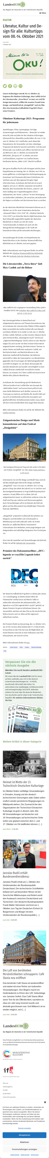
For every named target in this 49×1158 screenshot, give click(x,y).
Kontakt (5, 1090)
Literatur (27, 647)
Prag (5, 651)
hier (28, 642)
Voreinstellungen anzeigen (24, 1149)
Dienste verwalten (24, 1128)
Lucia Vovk (6, 42)
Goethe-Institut (13, 647)
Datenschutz (14, 1155)
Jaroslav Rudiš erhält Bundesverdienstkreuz (16, 874)
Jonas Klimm (7, 829)
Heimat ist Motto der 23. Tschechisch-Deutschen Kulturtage (23, 784)
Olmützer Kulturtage (36, 647)
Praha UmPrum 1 (39, 470)
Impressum (35, 1155)
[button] (45, 1102)
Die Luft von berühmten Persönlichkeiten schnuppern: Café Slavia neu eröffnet (23, 974)
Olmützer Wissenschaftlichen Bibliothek (28, 253)
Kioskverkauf (6, 1094)
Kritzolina (22, 310)
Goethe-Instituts (9, 412)
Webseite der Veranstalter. (26, 543)
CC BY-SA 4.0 (27, 313)
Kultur (7, 20)
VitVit (30, 470)
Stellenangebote (7, 1087)
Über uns (5, 1083)
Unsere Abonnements (9, 1097)
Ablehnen (24, 1142)
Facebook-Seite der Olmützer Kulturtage (24, 256)
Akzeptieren (24, 1135)
